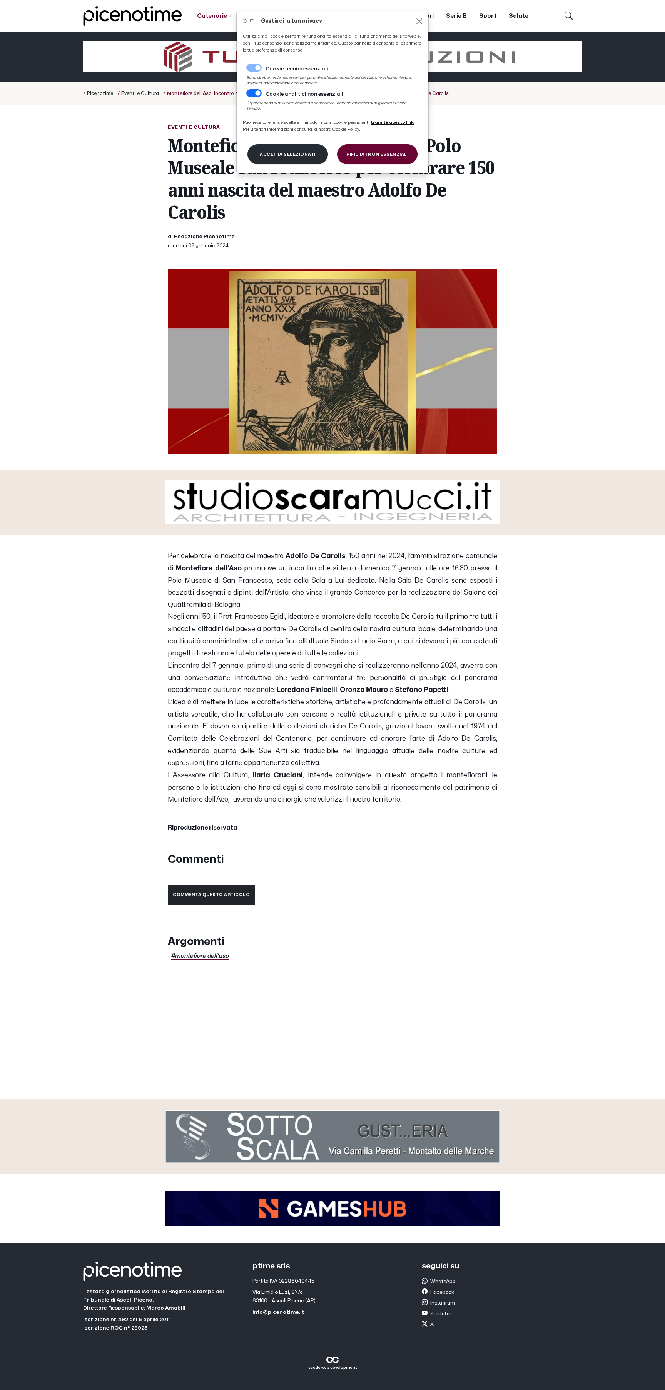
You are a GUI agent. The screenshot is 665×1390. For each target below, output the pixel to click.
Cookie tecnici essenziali (297, 69)
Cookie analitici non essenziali (304, 94)
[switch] (254, 93)
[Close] (419, 21)
